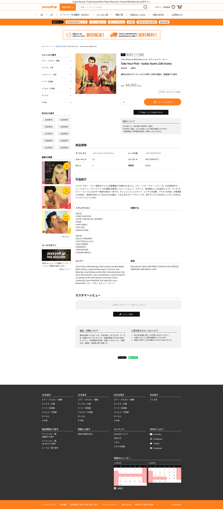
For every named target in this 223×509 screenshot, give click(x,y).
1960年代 (64, 126)
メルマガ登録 (119, 446)
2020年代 (64, 147)
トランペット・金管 (49, 74)
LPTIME (131, 22)
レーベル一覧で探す (50, 447)
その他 (44, 102)
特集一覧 (119, 14)
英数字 (77, 14)
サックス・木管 (47, 67)
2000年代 (64, 140)
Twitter (156, 443)
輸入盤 (64, 46)
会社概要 (63, 504)
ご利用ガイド (177, 14)
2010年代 (48, 147)
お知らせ (117, 438)
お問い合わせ (158, 14)
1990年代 (48, 140)
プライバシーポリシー (110, 504)
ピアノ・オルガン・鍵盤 (51, 60)
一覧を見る (65, 236)
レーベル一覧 (102, 14)
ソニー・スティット (97, 22)
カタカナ (85, 14)
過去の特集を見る (85, 433)
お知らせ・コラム (137, 14)
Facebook (157, 448)
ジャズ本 (153, 399)
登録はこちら (64, 269)
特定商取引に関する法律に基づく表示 (84, 504)
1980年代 (64, 133)
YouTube (157, 434)
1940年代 (64, 119)
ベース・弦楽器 (55, 46)
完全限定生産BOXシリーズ (76, 22)
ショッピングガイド (49, 504)
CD (42, 14)
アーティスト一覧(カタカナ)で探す (49, 442)
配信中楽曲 (164, 22)
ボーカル (45, 95)
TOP (43, 46)
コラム (116, 442)
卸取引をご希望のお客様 (144, 504)
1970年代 (48, 133)
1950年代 (48, 126)
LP (52, 14)
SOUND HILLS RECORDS (147, 22)
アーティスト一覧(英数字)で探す (49, 435)
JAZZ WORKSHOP (153, 153)
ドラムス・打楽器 (48, 88)
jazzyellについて (121, 433)
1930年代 (48, 119)
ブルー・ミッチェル (116, 22)
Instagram (157, 438)
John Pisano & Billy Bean (103, 153)
